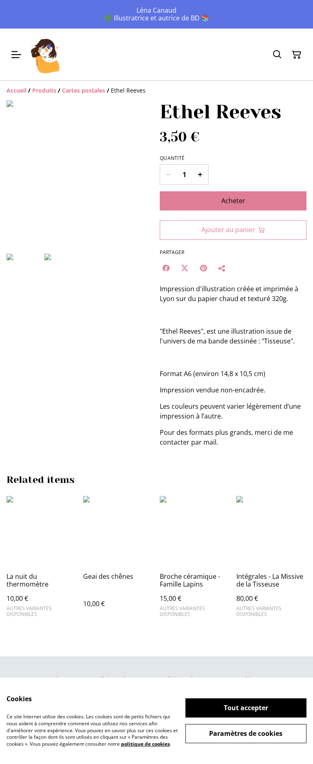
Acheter (233, 200)
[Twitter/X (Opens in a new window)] (185, 268)
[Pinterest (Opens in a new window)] (203, 268)
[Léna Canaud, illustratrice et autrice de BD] (45, 54)
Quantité (172, 158)
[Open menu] (16, 55)
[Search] (277, 55)
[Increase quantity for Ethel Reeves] (200, 174)
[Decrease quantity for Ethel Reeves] (168, 174)
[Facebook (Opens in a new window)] (166, 268)
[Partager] (222, 268)
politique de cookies (145, 743)
